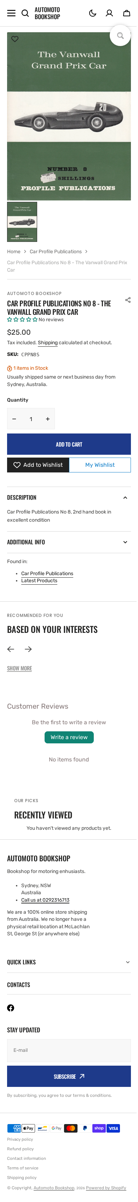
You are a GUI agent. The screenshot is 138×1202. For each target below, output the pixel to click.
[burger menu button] (11, 13)
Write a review (69, 737)
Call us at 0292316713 (45, 900)
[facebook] (10, 1007)
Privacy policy (20, 1139)
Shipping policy (21, 1177)
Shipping (48, 343)
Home (14, 252)
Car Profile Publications (47, 574)
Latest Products (39, 581)
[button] (92, 13)
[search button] (25, 13)
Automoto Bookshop (34, 293)
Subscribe (62, 1076)
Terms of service (23, 1167)
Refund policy (20, 1148)
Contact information (26, 1158)
